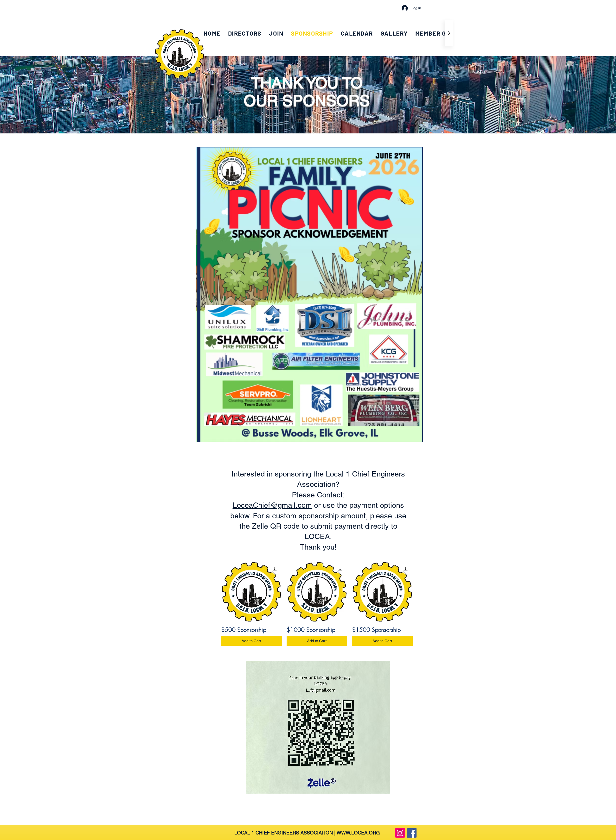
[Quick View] (251, 592)
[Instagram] (400, 833)
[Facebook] (412, 833)
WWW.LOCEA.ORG (358, 833)
